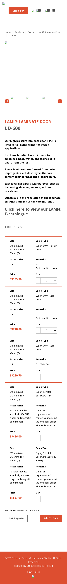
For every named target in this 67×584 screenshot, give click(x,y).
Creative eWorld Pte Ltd (40, 565)
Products (19, 32)
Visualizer (18, 10)
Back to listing (14, 226)
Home (8, 32)
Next (60, 101)
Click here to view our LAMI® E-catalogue (33, 211)
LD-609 (12, 35)
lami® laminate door (49, 32)
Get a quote (16, 518)
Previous (7, 101)
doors (31, 32)
